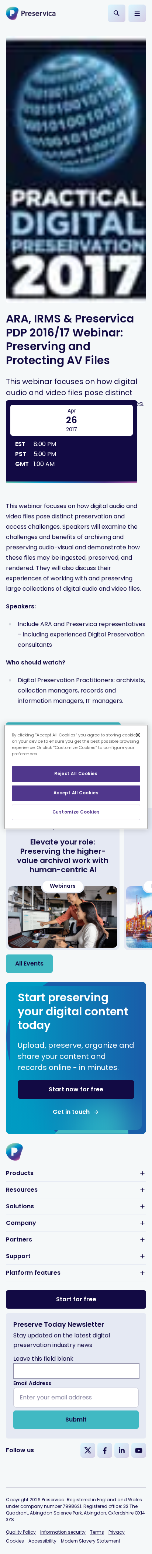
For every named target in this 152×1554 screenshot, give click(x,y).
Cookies (15, 1541)
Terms (97, 1532)
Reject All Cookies (75, 774)
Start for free (76, 1299)
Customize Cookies (76, 812)
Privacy (116, 1532)
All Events (29, 963)
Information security (63, 1532)
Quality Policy (21, 1532)
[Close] (138, 735)
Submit (76, 1419)
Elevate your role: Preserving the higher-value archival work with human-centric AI (62, 856)
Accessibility (42, 1541)
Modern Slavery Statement (90, 1541)
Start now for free (76, 1089)
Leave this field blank (43, 1358)
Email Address (32, 1383)
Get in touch (71, 1112)
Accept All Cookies (76, 793)
